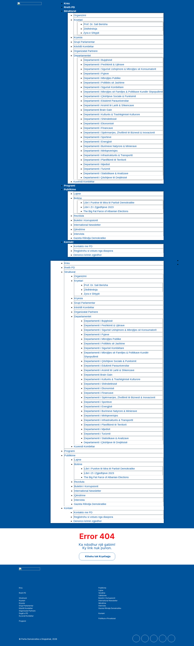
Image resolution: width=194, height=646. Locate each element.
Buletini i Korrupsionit (86, 220)
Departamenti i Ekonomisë (99, 123)
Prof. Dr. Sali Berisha (96, 24)
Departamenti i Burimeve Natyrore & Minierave (110, 146)
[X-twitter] (162, 638)
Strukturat (23, 598)
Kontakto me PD (83, 246)
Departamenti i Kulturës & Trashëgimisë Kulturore (112, 114)
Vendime (101, 593)
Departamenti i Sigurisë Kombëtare (104, 87)
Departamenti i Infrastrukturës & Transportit (108, 155)
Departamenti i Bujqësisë (98, 60)
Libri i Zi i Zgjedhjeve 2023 (99, 207)
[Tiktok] (171, 638)
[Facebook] (136, 638)
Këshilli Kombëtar (84, 46)
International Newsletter (87, 224)
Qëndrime (79, 229)
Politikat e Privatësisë (107, 618)
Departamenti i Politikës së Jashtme (104, 82)
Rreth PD (69, 7)
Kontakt (68, 242)
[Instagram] (154, 638)
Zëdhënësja (90, 28)
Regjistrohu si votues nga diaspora (93, 250)
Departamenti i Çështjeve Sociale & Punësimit (110, 96)
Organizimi (80, 15)
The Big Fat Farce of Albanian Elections (105, 211)
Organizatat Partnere (86, 51)
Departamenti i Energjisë (98, 141)
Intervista (79, 234)
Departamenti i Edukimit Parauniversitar (106, 100)
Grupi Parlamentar (84, 42)
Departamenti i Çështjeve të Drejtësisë (105, 177)
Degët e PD (23, 613)
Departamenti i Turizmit (97, 168)
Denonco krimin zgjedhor (87, 255)
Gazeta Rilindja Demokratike (89, 238)
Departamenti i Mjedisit (97, 164)
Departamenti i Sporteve (97, 137)
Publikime (70, 189)
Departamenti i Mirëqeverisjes (101, 150)
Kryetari (22, 600)
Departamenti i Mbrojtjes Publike (102, 78)
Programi (69, 185)
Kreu (67, 3)
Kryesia (78, 37)
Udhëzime (102, 595)
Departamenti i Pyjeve (96, 73)
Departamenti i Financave (98, 128)
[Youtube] (145, 638)
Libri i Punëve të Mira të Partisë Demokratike (109, 202)
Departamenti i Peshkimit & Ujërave (104, 64)
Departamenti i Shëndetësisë (100, 119)
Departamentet (82, 55)
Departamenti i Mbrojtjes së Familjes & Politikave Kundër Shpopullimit (123, 91)
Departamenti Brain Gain (98, 109)
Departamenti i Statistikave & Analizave (106, 173)
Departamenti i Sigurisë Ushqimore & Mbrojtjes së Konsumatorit (120, 69)
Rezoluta (79, 215)
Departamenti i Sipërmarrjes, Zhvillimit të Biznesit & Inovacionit (119, 132)
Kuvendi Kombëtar (83, 181)
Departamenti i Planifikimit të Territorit (105, 159)
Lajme (77, 193)
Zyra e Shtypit (91, 32)
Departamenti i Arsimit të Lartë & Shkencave (109, 105)
